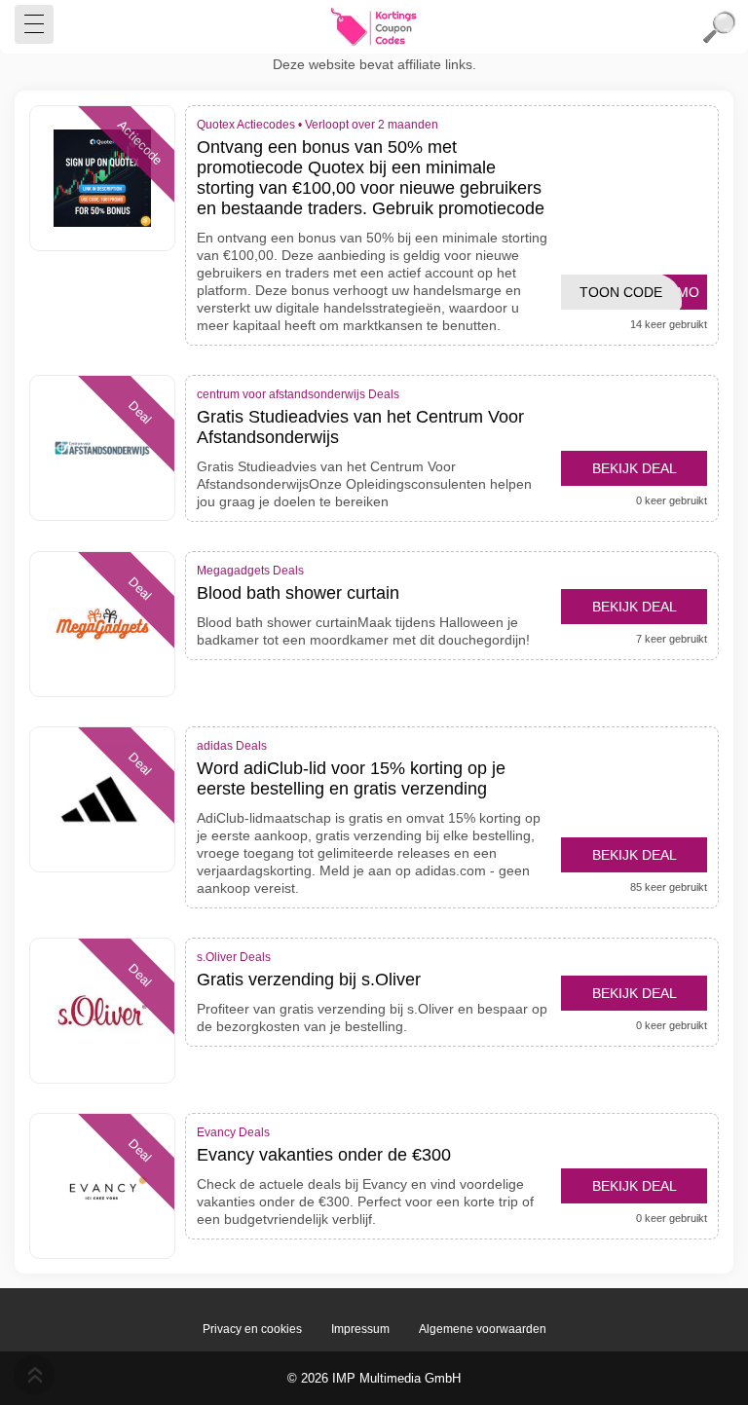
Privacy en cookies (252, 1329)
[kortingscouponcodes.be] (374, 27)
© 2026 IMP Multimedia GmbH (374, 1378)
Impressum (360, 1329)
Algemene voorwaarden (482, 1329)
